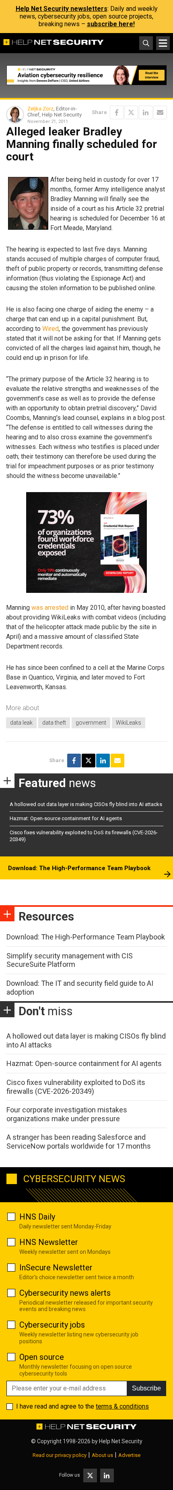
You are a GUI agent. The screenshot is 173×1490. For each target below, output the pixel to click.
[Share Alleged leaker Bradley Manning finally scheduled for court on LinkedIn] (145, 112)
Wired (50, 328)
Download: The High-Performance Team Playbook (79, 868)
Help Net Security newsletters (61, 8)
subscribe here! (111, 24)
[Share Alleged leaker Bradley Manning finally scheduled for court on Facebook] (117, 112)
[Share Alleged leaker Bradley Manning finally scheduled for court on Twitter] (131, 112)
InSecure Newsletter (56, 1267)
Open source (41, 1357)
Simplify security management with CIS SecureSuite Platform (69, 960)
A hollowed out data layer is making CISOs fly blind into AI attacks (86, 804)
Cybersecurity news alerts (65, 1293)
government (91, 722)
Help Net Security (120, 1441)
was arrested (49, 607)
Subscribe (146, 1388)
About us (102, 1455)
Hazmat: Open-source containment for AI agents (66, 818)
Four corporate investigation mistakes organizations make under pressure (66, 1114)
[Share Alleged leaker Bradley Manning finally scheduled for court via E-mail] (160, 112)
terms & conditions (122, 1406)
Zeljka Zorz (40, 109)
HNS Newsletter (48, 1242)
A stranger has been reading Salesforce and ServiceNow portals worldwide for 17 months (78, 1141)
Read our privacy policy (59, 1455)
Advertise (129, 1455)
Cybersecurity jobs (52, 1325)
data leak (21, 722)
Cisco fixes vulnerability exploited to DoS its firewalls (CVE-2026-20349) (75, 1086)
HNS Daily (37, 1217)
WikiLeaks (128, 722)
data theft (54, 722)
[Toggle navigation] (163, 43)
